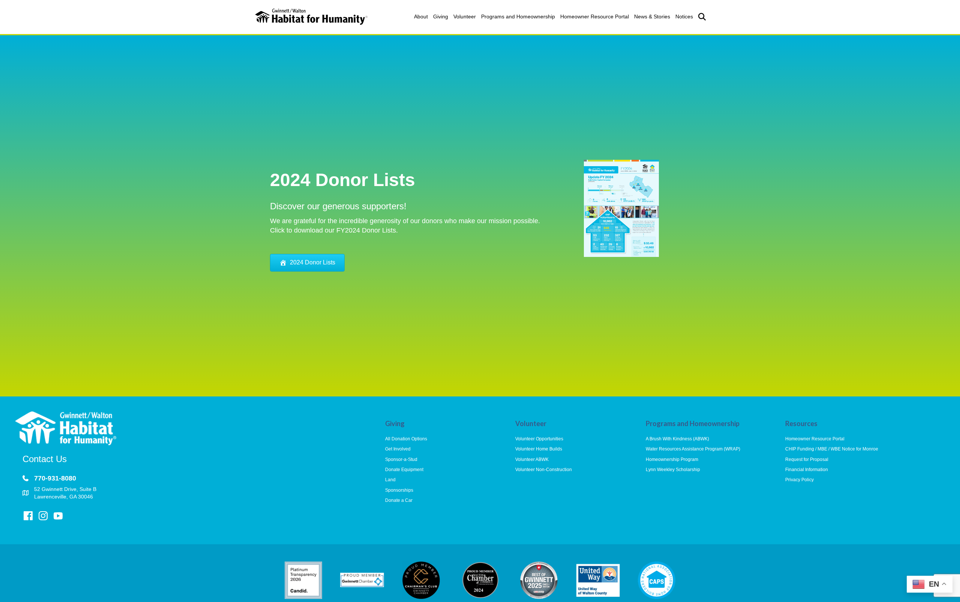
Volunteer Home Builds (538, 449)
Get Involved (398, 449)
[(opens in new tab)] (621, 208)
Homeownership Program (672, 459)
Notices (684, 17)
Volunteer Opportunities (539, 438)
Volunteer (464, 17)
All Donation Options (406, 438)
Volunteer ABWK (532, 459)
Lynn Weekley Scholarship (673, 469)
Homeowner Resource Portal (594, 17)
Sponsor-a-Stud (401, 459)
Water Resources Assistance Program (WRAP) (693, 449)
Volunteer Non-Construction (543, 469)
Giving (440, 17)
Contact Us (44, 459)
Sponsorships (399, 490)
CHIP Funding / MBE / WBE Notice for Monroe (831, 449)
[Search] (700, 17)
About (421, 17)
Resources (801, 423)
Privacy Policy (799, 479)
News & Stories (652, 17)
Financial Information (806, 469)
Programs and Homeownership (518, 17)
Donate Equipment (404, 469)
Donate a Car (398, 500)
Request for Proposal (806, 459)
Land (390, 479)
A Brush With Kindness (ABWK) (677, 438)
